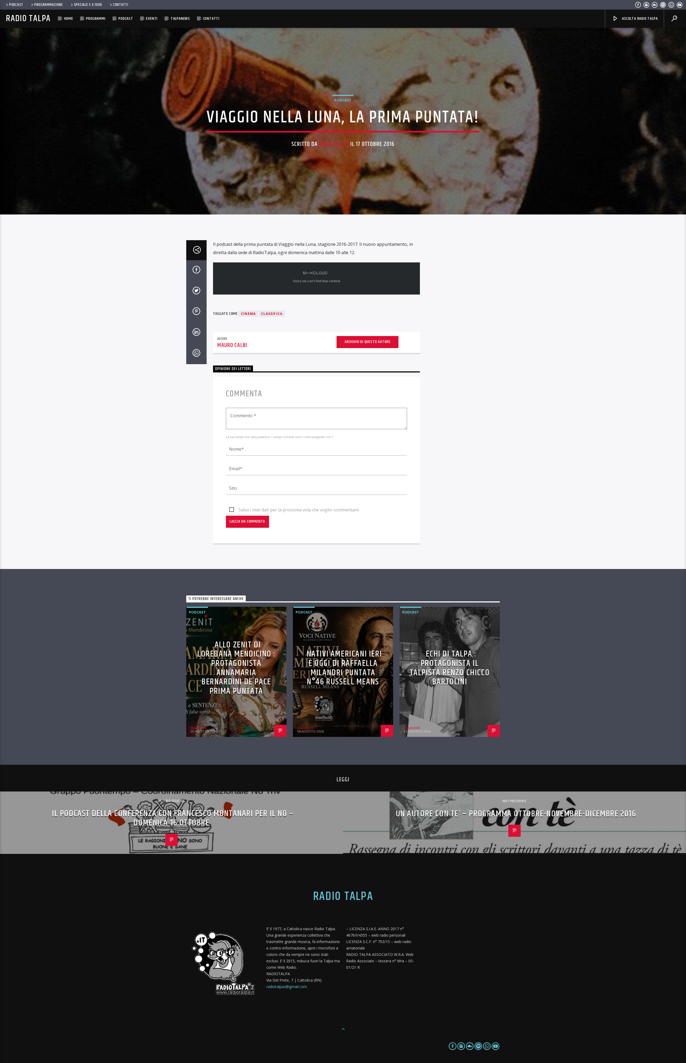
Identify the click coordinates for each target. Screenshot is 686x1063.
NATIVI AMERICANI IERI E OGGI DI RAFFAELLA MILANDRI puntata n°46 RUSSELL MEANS (344, 667)
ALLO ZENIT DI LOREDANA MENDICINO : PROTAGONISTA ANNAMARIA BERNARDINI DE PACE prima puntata (236, 668)
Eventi (152, 18)
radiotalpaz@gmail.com (286, 986)
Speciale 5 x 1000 (88, 5)
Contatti (120, 5)
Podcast (16, 5)
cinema (248, 313)
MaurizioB (198, 727)
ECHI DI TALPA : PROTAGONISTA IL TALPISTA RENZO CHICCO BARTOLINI (450, 667)
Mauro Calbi (334, 144)
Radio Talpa (28, 18)
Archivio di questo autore (367, 341)
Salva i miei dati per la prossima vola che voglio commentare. (299, 510)
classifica (271, 313)
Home (68, 18)
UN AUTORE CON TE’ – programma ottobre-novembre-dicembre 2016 (516, 813)
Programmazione (48, 5)
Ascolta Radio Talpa (639, 18)
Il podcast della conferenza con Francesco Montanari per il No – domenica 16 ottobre (173, 818)
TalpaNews (180, 18)
